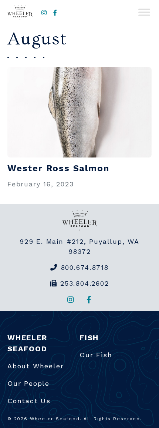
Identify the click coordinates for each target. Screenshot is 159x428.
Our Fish (96, 355)
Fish (89, 337)
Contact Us (29, 401)
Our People (28, 383)
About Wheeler (35, 366)
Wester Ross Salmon (58, 168)
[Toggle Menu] (144, 12)
